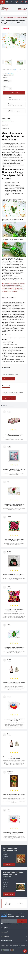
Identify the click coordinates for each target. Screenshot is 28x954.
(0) (15, 69)
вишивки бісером (19, 286)
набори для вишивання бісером (10, 288)
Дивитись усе (9, 864)
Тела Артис (10, 73)
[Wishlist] (20, 69)
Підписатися (22, 921)
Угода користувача (12, 923)
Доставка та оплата (7, 122)
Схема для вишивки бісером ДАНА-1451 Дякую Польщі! (14, 719)
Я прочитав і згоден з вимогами (13, 923)
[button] (11, 2)
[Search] (25, 13)
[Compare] (24, 69)
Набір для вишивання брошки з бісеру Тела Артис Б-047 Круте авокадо (14, 648)
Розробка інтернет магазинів (7, 945)
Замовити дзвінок (22, 9)
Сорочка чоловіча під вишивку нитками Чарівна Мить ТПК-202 (14, 683)
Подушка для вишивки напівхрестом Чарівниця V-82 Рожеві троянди (14, 540)
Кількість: (5, 86)
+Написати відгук (9, 379)
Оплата (10, 97)
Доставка (10, 103)
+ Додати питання (9, 398)
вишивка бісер (10, 286)
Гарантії (10, 110)
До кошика (14, 93)
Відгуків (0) (5, 125)
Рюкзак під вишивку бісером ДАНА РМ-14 (14, 574)
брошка (6, 283)
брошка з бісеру (12, 283)
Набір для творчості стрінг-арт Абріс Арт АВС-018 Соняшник (14, 795)
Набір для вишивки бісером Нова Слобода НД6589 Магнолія (14, 434)
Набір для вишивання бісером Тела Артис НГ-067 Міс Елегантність (14, 469)
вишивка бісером (19, 187)
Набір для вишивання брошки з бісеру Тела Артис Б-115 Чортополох (14, 505)
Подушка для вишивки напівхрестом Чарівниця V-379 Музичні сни (14, 610)
